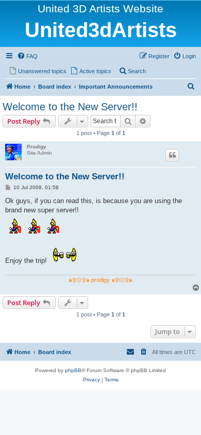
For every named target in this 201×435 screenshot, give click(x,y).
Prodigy (36, 146)
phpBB (73, 370)
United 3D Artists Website (100, 8)
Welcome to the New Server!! (70, 106)
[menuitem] (27, 56)
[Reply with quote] (172, 155)
